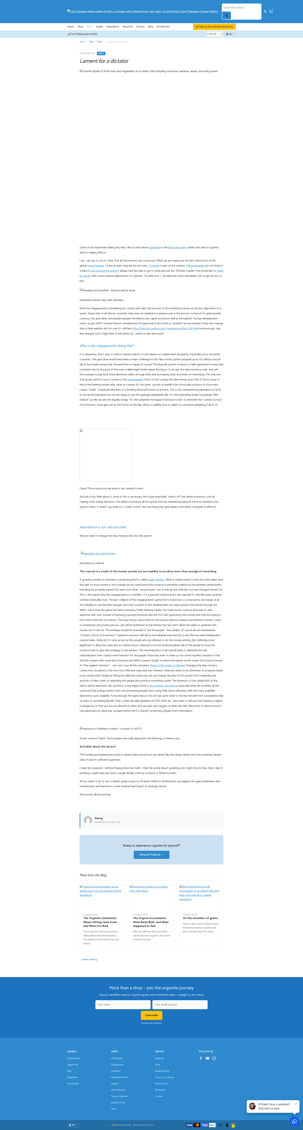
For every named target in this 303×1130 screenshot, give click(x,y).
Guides (99, 27)
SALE (89, 27)
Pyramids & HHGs (119, 1077)
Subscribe (151, 1015)
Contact (140, 27)
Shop (80, 27)
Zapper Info (72, 1065)
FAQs (157, 1065)
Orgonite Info (73, 1058)
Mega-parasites (195, 265)
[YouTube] (207, 1059)
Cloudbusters (117, 1065)
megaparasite (135, 379)
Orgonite (154, 265)
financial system (177, 247)
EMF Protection (118, 1090)
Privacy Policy (161, 1084)
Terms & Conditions (164, 1077)
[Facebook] (201, 1059)
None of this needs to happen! (168, 665)
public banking (156, 579)
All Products (117, 1058)
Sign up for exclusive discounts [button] (216, 27)
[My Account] (265, 12)
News (100, 42)
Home (70, 27)
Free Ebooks (163, 27)
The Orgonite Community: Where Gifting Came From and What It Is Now (100, 922)
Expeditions (113, 27)
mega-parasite (95, 265)
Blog (150, 27)
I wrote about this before (162, 685)
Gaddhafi (154, 247)
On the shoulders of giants (200, 918)
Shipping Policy (162, 1071)
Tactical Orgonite (119, 1096)
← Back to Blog (88, 960)
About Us (128, 27)
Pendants (115, 1071)
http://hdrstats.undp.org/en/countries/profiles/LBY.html (165, 328)
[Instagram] (214, 1059)
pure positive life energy (104, 271)
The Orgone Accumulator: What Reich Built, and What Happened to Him (151, 922)
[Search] (226, 15)
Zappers (115, 1084)
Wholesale (160, 1090)
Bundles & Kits (118, 1103)
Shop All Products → (151, 855)
